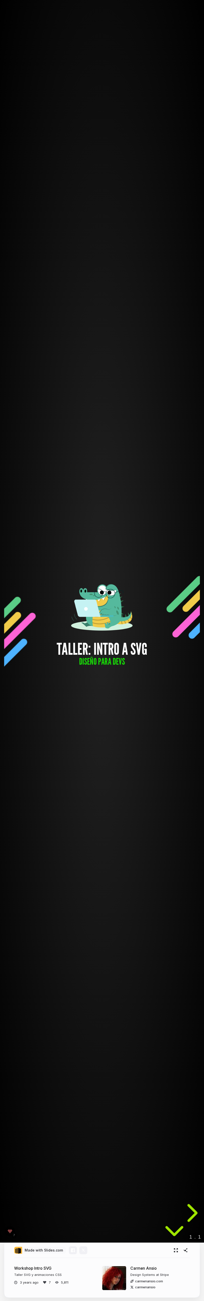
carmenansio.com (149, 1281)
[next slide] (191, 1213)
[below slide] (174, 1233)
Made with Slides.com (44, 1250)
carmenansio (145, 1287)
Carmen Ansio (143, 1268)
